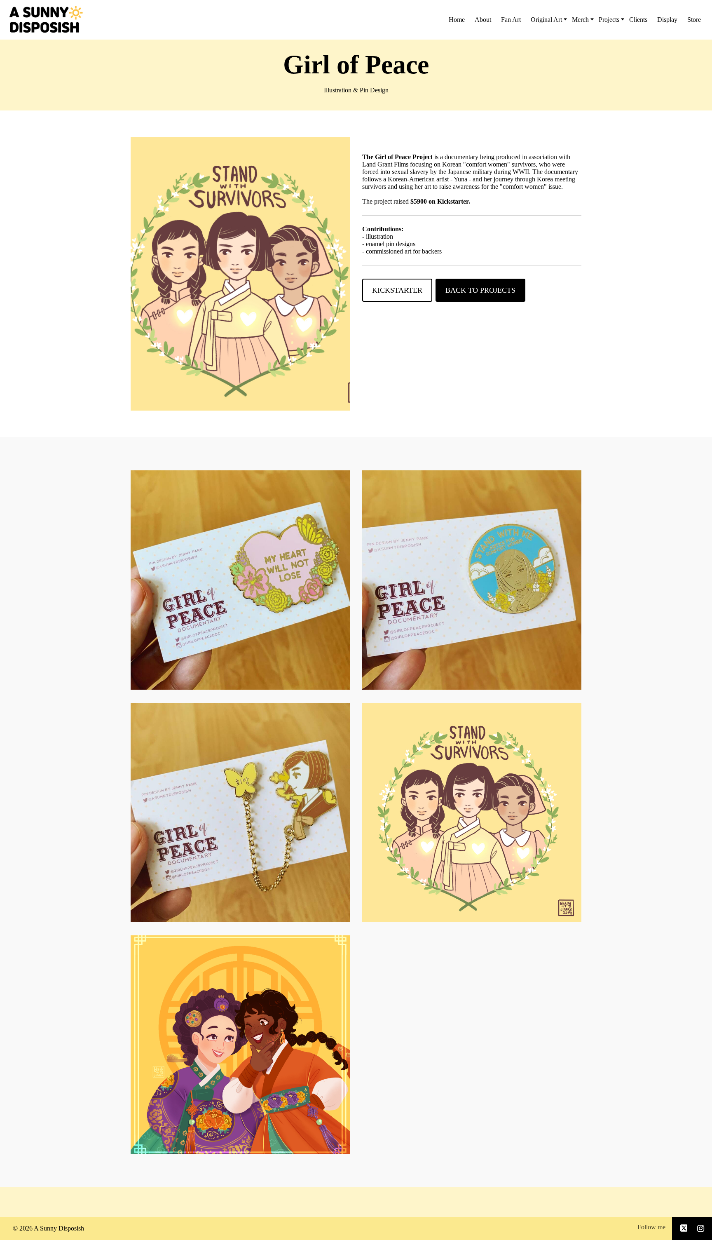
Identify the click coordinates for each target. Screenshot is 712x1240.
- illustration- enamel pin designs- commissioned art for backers (402, 240)
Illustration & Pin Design (356, 90)
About (483, 19)
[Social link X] (684, 1228)
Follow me (651, 1227)
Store (694, 19)
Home (457, 19)
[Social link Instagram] (700, 1228)
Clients (638, 19)
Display (667, 19)
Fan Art (511, 19)
